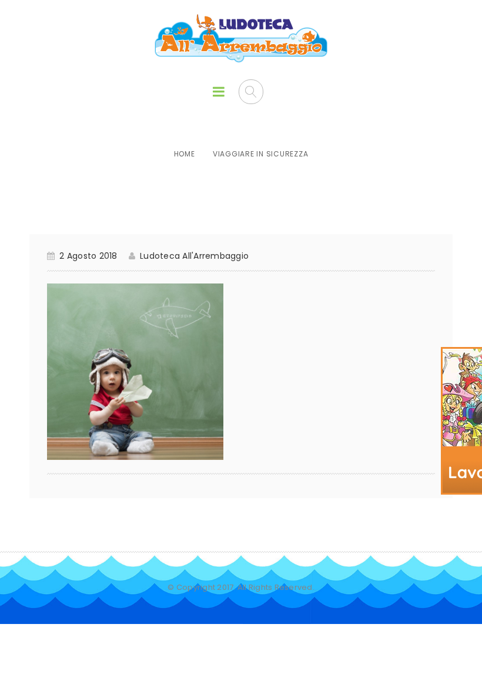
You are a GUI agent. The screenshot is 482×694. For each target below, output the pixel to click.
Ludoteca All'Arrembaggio (194, 256)
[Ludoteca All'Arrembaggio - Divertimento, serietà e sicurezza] (241, 39)
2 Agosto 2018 (88, 256)
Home (184, 154)
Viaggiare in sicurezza (261, 154)
